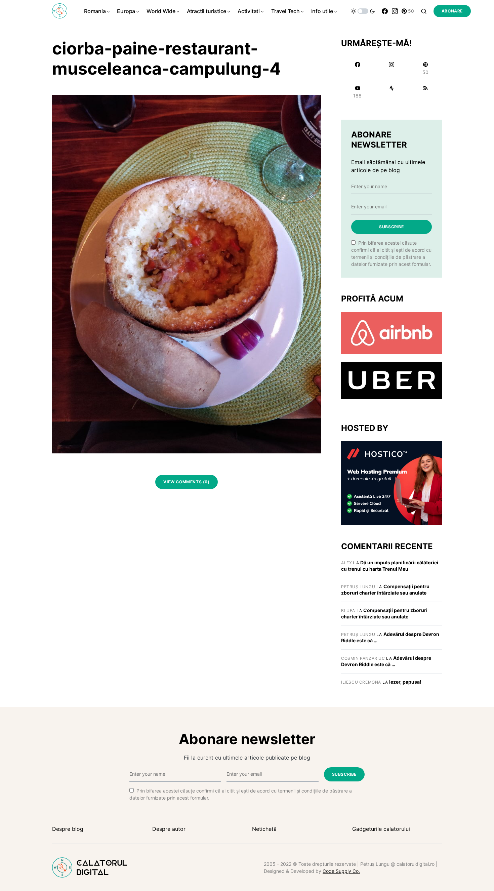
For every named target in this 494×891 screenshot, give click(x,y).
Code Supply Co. (341, 871)
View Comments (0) (186, 481)
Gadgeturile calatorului (381, 828)
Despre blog (67, 828)
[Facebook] (385, 11)
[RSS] (426, 92)
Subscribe (391, 226)
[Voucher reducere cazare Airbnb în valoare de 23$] (391, 332)
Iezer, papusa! (405, 682)
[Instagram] (395, 11)
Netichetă (264, 828)
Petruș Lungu (358, 586)
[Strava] (391, 92)
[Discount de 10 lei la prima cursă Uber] (391, 380)
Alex (346, 562)
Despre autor (169, 828)
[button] (363, 11)
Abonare (452, 10)
